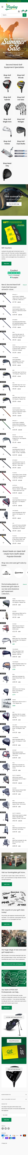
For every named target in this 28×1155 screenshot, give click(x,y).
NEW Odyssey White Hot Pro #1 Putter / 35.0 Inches (19, 614)
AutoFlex (14, 485)
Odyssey (14, 611)
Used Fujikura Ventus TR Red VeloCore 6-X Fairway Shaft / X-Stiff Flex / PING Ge (19, 476)
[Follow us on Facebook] (3, 1128)
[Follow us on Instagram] (8, 1128)
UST (13, 523)
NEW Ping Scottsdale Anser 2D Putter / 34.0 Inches (19, 828)
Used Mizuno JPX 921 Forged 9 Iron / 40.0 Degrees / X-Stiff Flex (19, 438)
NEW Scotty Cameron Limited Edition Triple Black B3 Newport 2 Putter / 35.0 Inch (19, 817)
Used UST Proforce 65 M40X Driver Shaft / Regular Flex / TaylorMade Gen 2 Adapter (19, 527)
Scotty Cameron (16, 775)
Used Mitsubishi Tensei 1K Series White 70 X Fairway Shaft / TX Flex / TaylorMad (18, 451)
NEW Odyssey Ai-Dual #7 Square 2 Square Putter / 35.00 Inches (18, 627)
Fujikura (14, 472)
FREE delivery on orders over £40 (14, 1)
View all (24, 284)
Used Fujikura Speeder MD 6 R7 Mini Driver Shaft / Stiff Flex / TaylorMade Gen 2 (19, 539)
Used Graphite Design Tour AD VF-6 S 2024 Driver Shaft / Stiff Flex (19, 310)
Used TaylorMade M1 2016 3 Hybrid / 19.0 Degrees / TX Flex (19, 514)
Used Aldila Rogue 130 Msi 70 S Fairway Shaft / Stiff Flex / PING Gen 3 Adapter (19, 348)
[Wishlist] (22, 11)
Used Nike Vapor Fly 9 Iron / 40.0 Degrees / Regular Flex (19, 398)
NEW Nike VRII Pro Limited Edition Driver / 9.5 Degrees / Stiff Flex (19, 716)
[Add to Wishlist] (3, 301)
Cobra (13, 598)
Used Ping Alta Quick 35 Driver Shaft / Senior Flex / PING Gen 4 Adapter (18, 336)
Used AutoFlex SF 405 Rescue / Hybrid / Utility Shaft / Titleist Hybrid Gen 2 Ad (19, 489)
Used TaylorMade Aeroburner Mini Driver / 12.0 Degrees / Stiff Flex (19, 501)
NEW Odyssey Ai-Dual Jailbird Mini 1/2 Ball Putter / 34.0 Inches (19, 753)
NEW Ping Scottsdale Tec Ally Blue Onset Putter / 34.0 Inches (19, 842)
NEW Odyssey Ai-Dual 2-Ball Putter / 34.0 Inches (19, 790)
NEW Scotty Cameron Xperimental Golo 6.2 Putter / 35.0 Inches (19, 779)
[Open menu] (2, 6)
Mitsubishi (14, 319)
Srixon (14, 687)
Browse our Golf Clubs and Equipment (13, 964)
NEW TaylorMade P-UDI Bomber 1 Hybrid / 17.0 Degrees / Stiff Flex (18, 653)
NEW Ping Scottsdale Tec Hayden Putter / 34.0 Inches (19, 803)
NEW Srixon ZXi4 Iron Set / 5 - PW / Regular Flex (19, 702)
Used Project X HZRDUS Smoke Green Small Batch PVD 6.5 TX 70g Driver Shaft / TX (19, 425)
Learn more (7, 884)
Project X (14, 294)
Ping (13, 332)
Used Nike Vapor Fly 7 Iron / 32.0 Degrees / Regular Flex (19, 385)
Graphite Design (16, 307)
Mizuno (14, 434)
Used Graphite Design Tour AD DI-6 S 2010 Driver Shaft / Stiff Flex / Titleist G (19, 411)
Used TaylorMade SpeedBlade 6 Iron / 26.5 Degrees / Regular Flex (18, 361)
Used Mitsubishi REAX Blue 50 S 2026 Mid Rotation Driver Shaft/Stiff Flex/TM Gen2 (19, 323)
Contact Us (6, 1007)
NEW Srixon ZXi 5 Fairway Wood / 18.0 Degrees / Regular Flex (18, 690)
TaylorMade (15, 357)
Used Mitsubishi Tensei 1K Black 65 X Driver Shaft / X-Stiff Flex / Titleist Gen (18, 463)
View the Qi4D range (14, 204)
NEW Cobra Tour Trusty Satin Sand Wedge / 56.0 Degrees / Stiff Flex (19, 640)
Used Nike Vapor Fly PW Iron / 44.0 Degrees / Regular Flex (19, 373)
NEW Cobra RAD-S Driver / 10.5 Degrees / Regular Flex (18, 601)
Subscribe (6, 1119)
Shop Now (6, 263)
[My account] (19, 11)
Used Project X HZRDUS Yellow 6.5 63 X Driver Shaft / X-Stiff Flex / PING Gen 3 (19, 298)
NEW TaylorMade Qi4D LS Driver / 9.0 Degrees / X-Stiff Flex (19, 741)
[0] (25, 11)
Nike (13, 370)
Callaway (14, 724)
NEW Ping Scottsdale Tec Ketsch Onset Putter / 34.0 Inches (18, 678)
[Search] (24, 15)
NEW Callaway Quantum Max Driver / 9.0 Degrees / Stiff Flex (19, 728)
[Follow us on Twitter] (6, 1128)
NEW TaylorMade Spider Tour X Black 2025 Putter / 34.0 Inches (19, 665)
